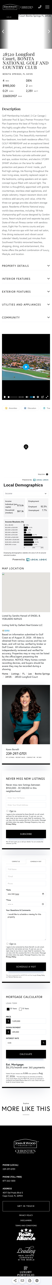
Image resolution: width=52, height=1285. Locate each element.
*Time (8, 900)
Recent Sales (20, 757)
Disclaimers (26, 1220)
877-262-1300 (9, 1180)
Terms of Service (13, 977)
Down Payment (13, 1027)
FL (23, 673)
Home (5, 673)
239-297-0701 (39, 7)
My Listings (10, 757)
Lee (30, 673)
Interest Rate (12, 1038)
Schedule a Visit (35, 861)
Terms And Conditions (26, 1225)
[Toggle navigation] (47, 7)
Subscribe (26, 834)
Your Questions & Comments (18, 910)
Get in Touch (26, 1206)
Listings (15, 673)
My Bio (39, 757)
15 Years (25, 1008)
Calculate (26, 1054)
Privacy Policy (11, 824)
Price (8, 1016)
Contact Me (31, 757)
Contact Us (16, 861)
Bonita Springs (42, 673)
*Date (8, 890)
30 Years (13, 1008)
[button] (4, 31)
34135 (8, 676)
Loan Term (11, 1003)
